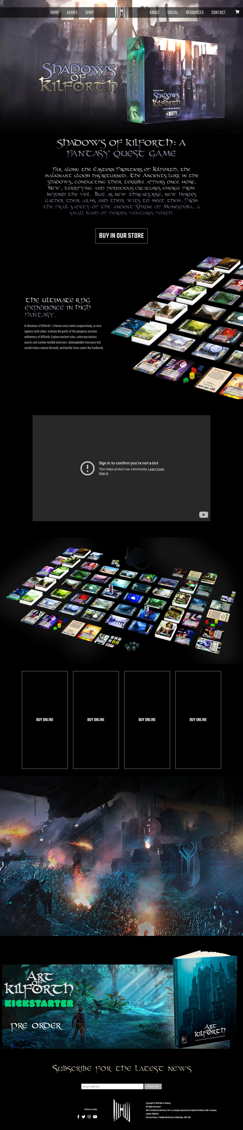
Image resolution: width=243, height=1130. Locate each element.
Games (72, 13)
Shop (89, 13)
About (154, 13)
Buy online (44, 719)
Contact (219, 13)
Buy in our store (121, 236)
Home (54, 13)
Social (172, 13)
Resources (195, 13)
